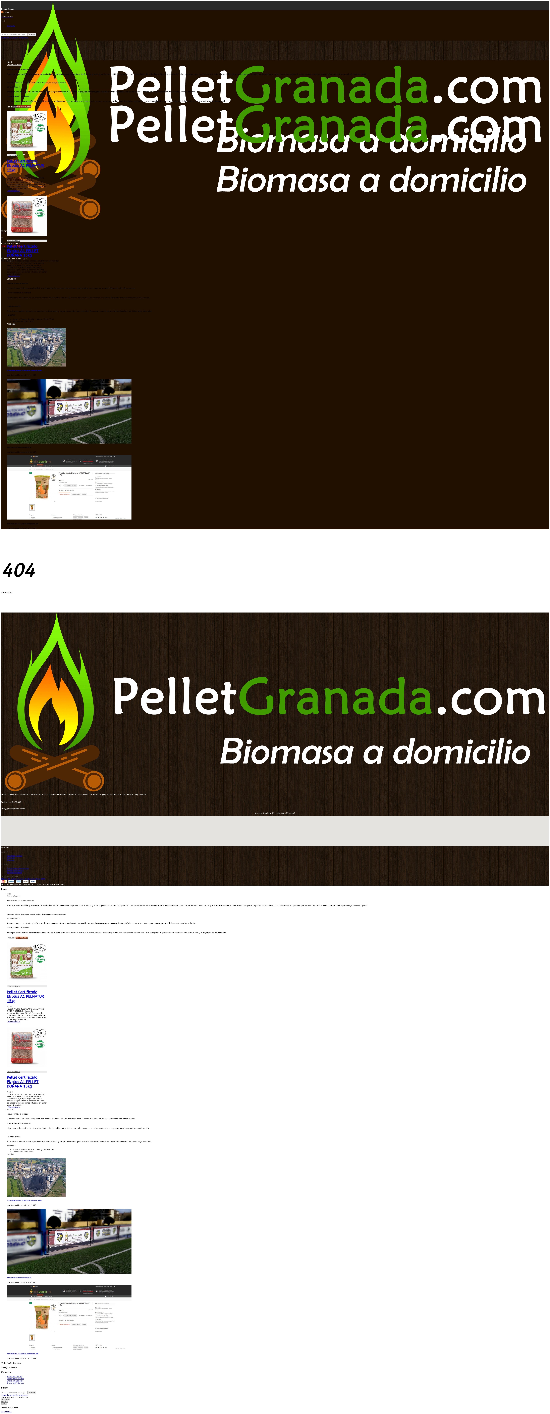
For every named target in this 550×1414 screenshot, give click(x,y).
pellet (14, 879)
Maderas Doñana (33, 879)
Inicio (9, 61)
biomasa (21, 879)
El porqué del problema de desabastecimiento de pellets (24, 370)
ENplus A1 (6, 879)
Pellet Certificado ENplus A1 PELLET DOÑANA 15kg (23, 250)
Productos (19, 106)
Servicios (11, 278)
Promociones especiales (18, 868)
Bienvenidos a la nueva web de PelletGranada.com (22, 523)
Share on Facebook (15, 1379)
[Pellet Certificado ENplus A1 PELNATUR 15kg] (27, 153)
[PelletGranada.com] (271, 219)
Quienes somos (14, 64)
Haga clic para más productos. (15, 37)
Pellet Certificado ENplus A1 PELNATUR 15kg (25, 165)
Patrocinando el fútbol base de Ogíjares (19, 447)
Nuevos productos (15, 870)
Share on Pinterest (15, 1383)
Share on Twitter (14, 1376)
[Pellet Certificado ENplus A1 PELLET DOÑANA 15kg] (27, 238)
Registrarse (6, 1412)
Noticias (11, 323)
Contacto (11, 26)
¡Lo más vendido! (14, 873)
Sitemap (10, 860)
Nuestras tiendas (14, 856)
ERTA (43, 879)
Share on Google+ (15, 1381)
